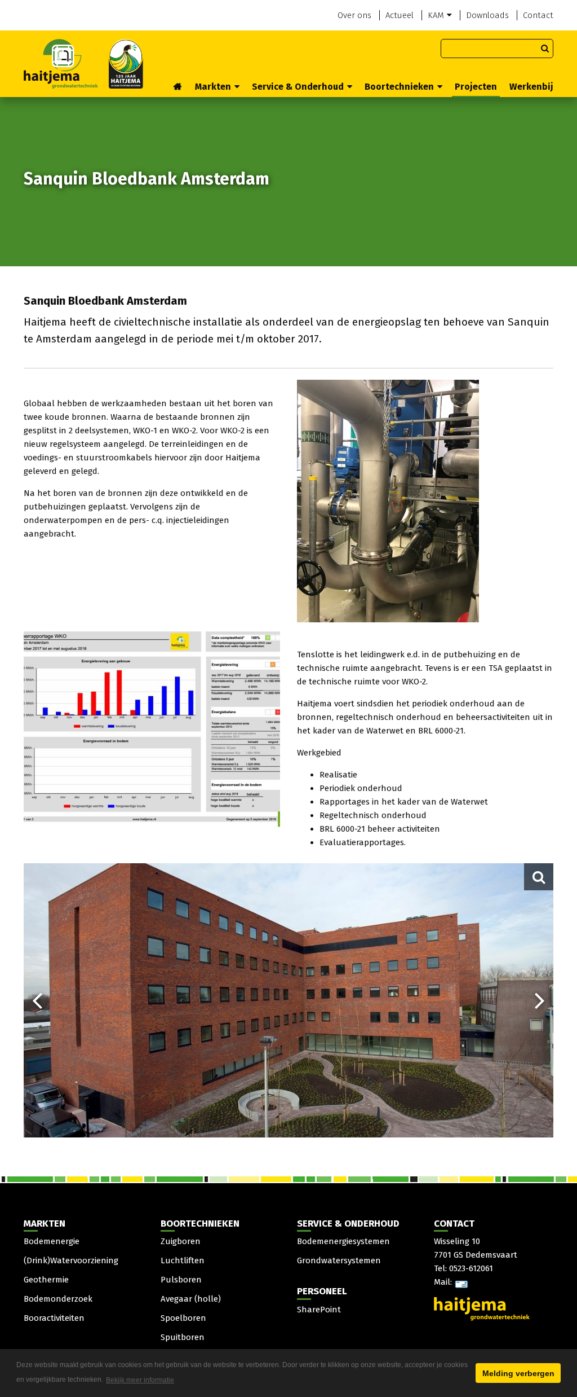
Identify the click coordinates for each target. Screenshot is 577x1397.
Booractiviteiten (54, 1318)
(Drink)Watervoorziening (71, 1260)
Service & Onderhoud (298, 86)
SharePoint (319, 1309)
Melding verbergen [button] (518, 1373)
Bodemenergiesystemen (343, 1241)
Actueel (399, 15)
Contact (538, 15)
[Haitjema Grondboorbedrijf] (83, 63)
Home (178, 87)
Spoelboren (183, 1318)
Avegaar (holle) (191, 1299)
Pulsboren (181, 1280)
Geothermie (46, 1280)
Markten (213, 86)
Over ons (354, 15)
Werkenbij (531, 86)
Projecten (476, 86)
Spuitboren (183, 1337)
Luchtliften (183, 1260)
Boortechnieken (399, 86)
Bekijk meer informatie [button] (140, 1380)
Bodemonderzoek (58, 1299)
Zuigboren (181, 1241)
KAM (436, 15)
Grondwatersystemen (339, 1260)
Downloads (487, 15)
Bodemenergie (51, 1241)
